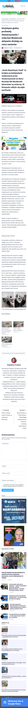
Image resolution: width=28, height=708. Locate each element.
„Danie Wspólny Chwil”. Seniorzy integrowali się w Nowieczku (7, 344)
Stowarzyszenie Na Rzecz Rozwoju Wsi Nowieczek (13, 353)
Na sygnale (5, 566)
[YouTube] (19, 1)
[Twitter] (12, 1)
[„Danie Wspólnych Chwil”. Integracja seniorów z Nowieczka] (18, 324)
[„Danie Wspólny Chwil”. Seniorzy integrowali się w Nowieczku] (7, 339)
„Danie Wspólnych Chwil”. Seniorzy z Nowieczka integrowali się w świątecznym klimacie (6, 330)
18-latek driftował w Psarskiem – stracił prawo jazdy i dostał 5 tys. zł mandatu (17, 616)
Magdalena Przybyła (8, 47)
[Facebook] (9, 1)
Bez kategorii (5, 25)
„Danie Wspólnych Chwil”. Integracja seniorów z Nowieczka (18, 329)
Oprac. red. (4, 579)
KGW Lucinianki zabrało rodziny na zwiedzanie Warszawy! (7, 415)
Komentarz (5, 443)
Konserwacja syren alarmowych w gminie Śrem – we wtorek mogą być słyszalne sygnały (17, 597)
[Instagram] (14, 1)
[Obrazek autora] (2, 48)
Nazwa (4, 466)
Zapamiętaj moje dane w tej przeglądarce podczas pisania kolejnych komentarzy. (13, 485)
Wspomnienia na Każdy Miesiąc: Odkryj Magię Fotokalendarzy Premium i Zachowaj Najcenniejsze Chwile (21, 419)
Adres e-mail (6, 473)
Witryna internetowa (8, 480)
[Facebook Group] (17, 1)
